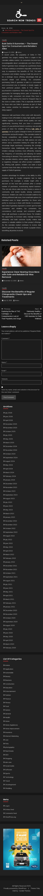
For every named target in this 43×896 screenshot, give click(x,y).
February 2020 (10, 648)
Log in (7, 806)
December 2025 (11, 424)
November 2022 (11, 525)
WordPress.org (10, 817)
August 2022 (10, 536)
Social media (9, 766)
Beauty (7, 676)
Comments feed (11, 813)
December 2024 (11, 446)
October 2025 (10, 431)
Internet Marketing (11, 736)
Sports (7, 773)
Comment (6, 338)
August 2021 (10, 581)
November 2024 (11, 450)
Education (8, 688)
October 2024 (10, 454)
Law (6, 740)
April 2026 (9, 420)
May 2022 (9, 547)
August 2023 (10, 498)
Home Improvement (12, 729)
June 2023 (9, 506)
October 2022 (10, 528)
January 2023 (10, 517)
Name (4, 362)
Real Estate (9, 751)
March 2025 (9, 443)
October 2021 (10, 573)
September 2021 (11, 577)
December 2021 (11, 566)
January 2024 (10, 480)
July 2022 (8, 540)
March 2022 (9, 554)
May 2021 (9, 592)
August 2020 (10, 625)
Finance (8, 699)
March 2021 (9, 599)
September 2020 (11, 622)
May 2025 (9, 439)
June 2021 (9, 588)
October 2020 (10, 618)
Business (8, 680)
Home (7, 721)
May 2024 (9, 465)
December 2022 (11, 521)
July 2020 (8, 629)
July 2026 (8, 413)
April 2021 (9, 595)
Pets (7, 744)
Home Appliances (11, 725)
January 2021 (10, 607)
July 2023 (8, 502)
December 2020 (11, 610)
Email (4, 371)
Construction (9, 684)
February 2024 (10, 476)
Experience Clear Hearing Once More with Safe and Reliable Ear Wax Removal (20, 274)
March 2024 (9, 472)
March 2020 (9, 644)
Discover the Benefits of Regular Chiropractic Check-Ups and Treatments (18, 294)
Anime (7, 665)
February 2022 (10, 558)
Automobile (9, 673)
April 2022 (9, 551)
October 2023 (10, 491)
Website (5, 379)
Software (8, 770)
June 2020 (9, 633)
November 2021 (11, 569)
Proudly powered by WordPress (15, 888)
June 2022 (9, 543)
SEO (6, 755)
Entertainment (10, 691)
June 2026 (9, 416)
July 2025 (8, 435)
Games (7, 710)
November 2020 (11, 614)
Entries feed (9, 809)
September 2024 (11, 458)
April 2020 (9, 640)
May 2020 (9, 637)
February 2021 (10, 603)
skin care (8, 762)
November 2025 (11, 428)
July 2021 (8, 584)
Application (9, 669)
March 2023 (9, 513)
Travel (7, 781)
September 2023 (11, 495)
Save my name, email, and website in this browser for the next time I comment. (21, 391)
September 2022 (11, 532)
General (8, 714)
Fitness (7, 702)
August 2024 (10, 461)
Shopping (8, 758)
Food (7, 706)
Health (4, 40)
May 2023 (9, 510)
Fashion (8, 695)
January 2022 (10, 562)
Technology (9, 777)
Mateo (19, 52)
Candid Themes (24, 891)
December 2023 (11, 484)
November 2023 (11, 487)
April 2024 (9, 469)
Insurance (8, 732)
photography (9, 747)
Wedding (8, 788)
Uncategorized (10, 784)
